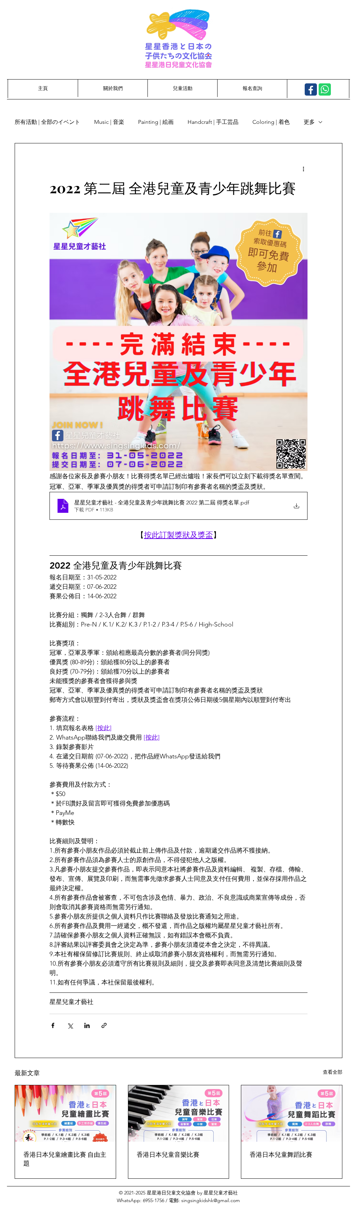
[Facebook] (311, 89)
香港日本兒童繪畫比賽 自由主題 (64, 1158)
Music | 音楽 (109, 122)
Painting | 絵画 (156, 122)
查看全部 (332, 1072)
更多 (309, 122)
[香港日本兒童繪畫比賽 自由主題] (65, 1113)
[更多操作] (303, 168)
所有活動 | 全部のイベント (47, 122)
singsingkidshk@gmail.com (210, 1200)
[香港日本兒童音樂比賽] (178, 1113)
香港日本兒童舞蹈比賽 (281, 1154)
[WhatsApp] (325, 89)
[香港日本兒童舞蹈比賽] (291, 1113)
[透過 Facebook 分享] (53, 1025)
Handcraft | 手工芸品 (213, 122)
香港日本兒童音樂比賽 (168, 1154)
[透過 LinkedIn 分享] (87, 1025)
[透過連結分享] (104, 1025)
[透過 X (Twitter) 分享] (70, 1025)
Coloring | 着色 (271, 122)
